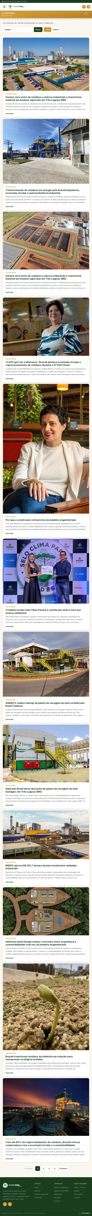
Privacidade (78, 1194)
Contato (77, 1197)
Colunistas (38, 1197)
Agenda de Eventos (61, 1191)
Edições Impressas (42, 1194)
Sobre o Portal (79, 1187)
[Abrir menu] (4, 6)
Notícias (9, 16)
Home (37, 1187)
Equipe (76, 1191)
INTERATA (86, 1213)
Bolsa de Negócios (61, 1187)
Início (4, 16)
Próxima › (63, 1168)
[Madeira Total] (16, 7)
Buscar (38, 30)
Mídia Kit (57, 1197)
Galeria (56, 30)
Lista (47, 30)
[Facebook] (84, 7)
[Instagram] (88, 7)
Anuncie (57, 1201)
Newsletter (58, 1194)
